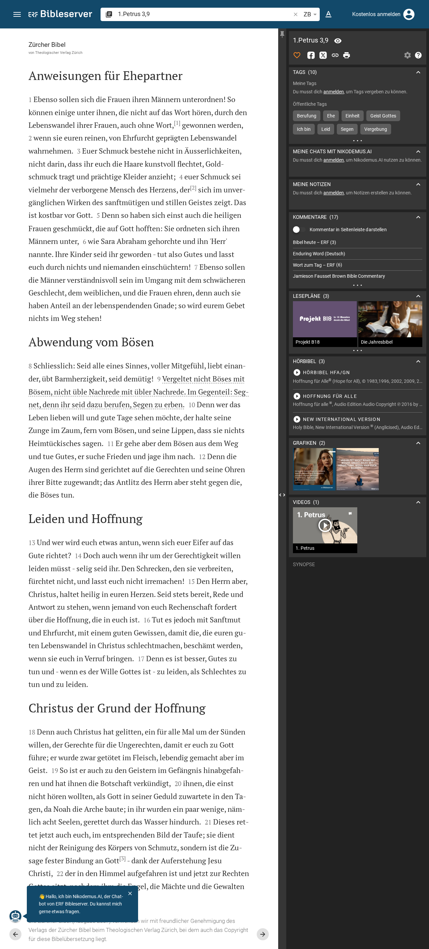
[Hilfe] (418, 55)
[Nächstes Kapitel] (263, 934)
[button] (17, 14)
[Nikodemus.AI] (15, 916)
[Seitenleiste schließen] (282, 494)
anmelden (333, 91)
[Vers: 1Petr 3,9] (337, 40)
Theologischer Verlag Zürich (58, 52)
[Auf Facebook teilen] (311, 55)
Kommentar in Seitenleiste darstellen (348, 229)
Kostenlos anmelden (376, 14)
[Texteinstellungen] (328, 14)
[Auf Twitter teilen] (323, 55)
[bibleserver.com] (60, 15)
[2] (193, 187)
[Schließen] (130, 893)
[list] (357, 259)
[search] (205, 13)
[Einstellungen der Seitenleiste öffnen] (407, 55)
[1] (177, 122)
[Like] (297, 55)
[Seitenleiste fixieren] (282, 34)
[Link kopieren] (335, 55)
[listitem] (357, 242)
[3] (122, 858)
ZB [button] (307, 14)
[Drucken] (346, 55)
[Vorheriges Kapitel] (15, 934)
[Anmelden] (409, 14)
